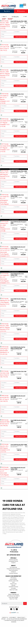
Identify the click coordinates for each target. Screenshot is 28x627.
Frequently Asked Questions (13, 568)
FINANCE (13, 592)
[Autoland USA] (8, 5)
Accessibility (12, 617)
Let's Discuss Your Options (13, 595)
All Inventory (13, 577)
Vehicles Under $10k (13, 580)
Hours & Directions (13, 570)
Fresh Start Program (13, 597)
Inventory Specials (13, 559)
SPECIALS (13, 558)
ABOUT (13, 565)
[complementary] (23, 622)
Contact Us (13, 571)
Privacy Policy (21, 617)
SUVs (13, 582)
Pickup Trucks (13, 583)
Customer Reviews (13, 573)
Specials (13, 585)
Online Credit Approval (13, 594)
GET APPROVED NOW (13, 555)
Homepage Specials (13, 561)
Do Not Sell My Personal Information (17, 619)
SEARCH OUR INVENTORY (13, 576)
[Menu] (24, 5)
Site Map (3, 619)
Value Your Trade (13, 589)
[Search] (25, 603)
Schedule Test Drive (13, 586)
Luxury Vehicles (13, 579)
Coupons (13, 562)
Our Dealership (13, 567)
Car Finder (13, 588)
